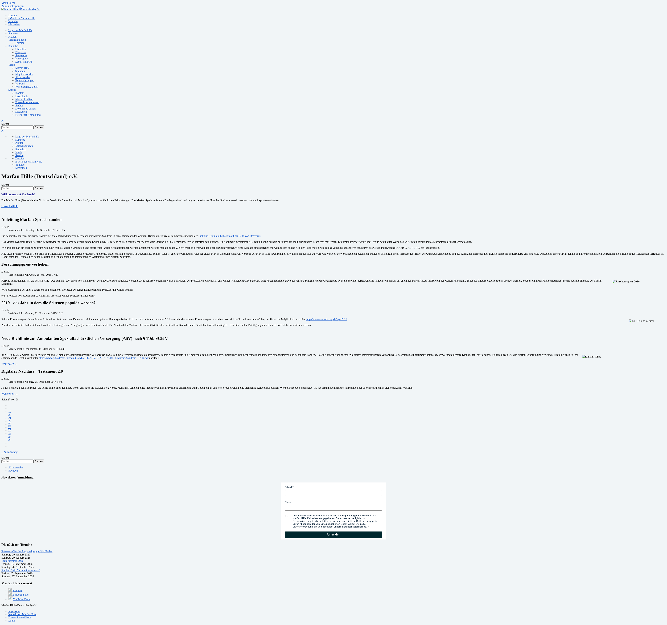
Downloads (21, 96)
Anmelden (333, 534)
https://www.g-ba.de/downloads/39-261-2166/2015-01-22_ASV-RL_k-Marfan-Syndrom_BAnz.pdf (94, 357)
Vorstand (20, 83)
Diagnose (20, 52)
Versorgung (21, 58)
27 (9, 436)
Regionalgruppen (24, 80)
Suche (12, 2)
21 (9, 417)
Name (288, 502)
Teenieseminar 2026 (12, 560)
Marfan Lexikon (24, 99)
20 (9, 414)
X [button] (2, 130)
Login (11, 620)
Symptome (21, 55)
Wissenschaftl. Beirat (26, 86)
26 (9, 433)
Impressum (14, 611)
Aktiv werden (22, 77)
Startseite (13, 33)
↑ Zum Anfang (9, 452)
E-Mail (288, 487)
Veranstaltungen (17, 39)
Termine (19, 42)
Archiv (19, 105)
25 (9, 430)
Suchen (5, 123)
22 (9, 421)
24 (9, 427)
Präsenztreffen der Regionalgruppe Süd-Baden (26, 551)
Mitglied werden (24, 74)
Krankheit (13, 45)
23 (9, 424)
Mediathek (21, 111)
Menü (5, 2)
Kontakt (19, 92)
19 (9, 411)
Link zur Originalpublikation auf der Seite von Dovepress (229, 235)
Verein (11, 64)
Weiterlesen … (9, 363)
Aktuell (12, 36)
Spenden (20, 71)
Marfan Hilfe (22, 67)
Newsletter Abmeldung (28, 114)
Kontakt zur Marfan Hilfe (22, 614)
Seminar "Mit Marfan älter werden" (20, 570)
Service (12, 89)
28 (9, 439)
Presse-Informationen (27, 102)
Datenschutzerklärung (20, 617)
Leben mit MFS (24, 61)
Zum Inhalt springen (12, 6)
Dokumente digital (25, 108)
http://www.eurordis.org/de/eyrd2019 (326, 319)
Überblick (20, 49)
